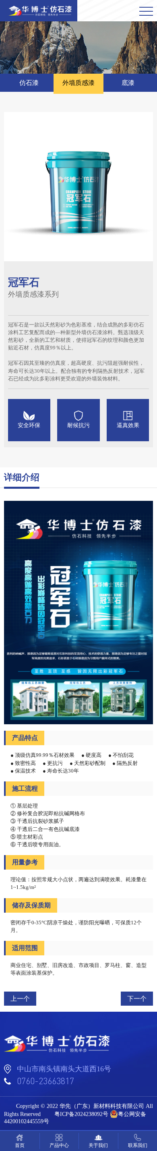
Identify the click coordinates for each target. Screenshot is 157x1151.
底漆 (128, 82)
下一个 (137, 998)
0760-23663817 (45, 1081)
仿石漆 (29, 82)
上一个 (20, 998)
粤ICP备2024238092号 (81, 1114)
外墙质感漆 (78, 82)
